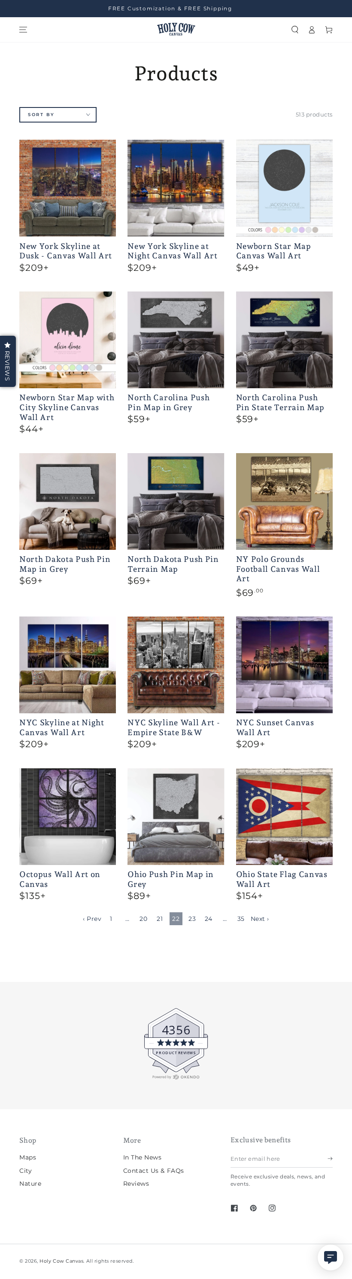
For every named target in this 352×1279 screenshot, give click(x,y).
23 (192, 919)
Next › (260, 919)
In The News (142, 1157)
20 (143, 919)
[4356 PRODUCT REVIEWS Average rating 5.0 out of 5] (32, 1078)
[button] (294, 29)
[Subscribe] (330, 1158)
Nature (30, 1183)
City (25, 1171)
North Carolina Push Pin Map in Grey (168, 402)
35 (241, 919)
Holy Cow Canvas (61, 1261)
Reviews (136, 1183)
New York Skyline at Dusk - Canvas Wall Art (65, 251)
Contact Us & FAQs (153, 1171)
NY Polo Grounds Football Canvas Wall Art (278, 569)
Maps (27, 1157)
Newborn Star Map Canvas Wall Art (273, 251)
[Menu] (23, 29)
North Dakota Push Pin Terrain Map (173, 564)
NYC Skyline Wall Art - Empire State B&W (173, 727)
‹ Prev (92, 919)
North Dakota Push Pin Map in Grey (65, 564)
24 (208, 919)
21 (160, 919)
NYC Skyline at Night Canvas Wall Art (61, 727)
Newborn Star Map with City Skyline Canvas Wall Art (67, 407)
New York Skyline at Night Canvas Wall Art (172, 251)
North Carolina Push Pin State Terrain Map (280, 402)
